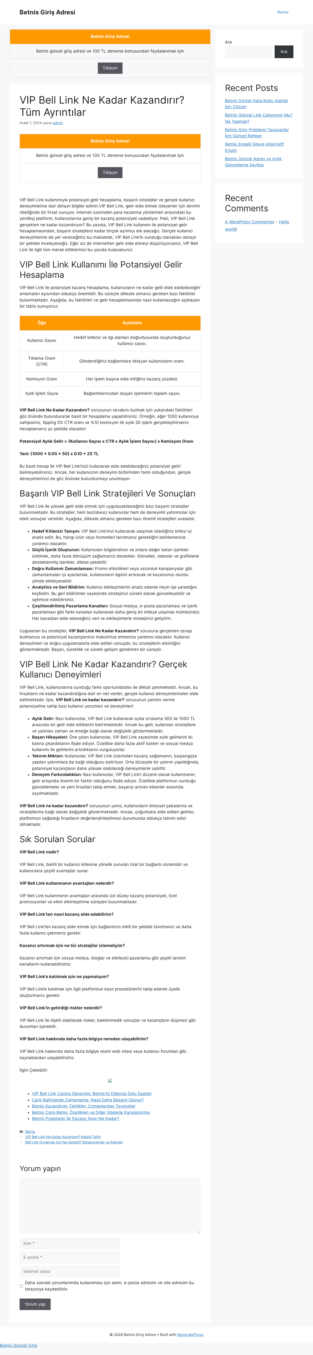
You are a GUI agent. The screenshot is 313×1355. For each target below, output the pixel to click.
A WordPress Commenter (250, 221)
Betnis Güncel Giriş (18, 1345)
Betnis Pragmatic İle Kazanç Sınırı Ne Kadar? (75, 1118)
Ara (228, 42)
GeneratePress (190, 1334)
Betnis (283, 12)
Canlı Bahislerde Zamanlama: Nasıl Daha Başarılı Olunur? (88, 1099)
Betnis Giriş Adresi (47, 12)
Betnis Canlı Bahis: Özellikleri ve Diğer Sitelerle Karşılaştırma (91, 1112)
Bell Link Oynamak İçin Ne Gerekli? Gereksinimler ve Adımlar (74, 1142)
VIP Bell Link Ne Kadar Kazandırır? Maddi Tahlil (63, 1137)
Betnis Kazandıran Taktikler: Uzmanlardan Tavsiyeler (83, 1106)
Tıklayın (110, 67)
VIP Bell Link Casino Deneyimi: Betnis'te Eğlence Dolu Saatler (92, 1093)
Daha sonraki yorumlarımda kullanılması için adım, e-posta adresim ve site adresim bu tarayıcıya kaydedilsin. (109, 1285)
